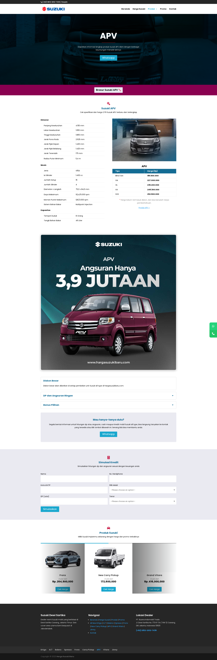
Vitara (106, 649)
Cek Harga (63, 589)
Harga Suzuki (139, 9)
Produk (151, 9)
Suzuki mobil (57, 619)
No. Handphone (116, 474)
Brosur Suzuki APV (107, 90)
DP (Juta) (45, 496)
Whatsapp (108, 58)
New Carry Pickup (98, 626)
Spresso (118, 623)
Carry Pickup (88, 649)
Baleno (111, 623)
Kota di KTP (45, 485)
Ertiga (43, 649)
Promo (163, 9)
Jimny (92, 629)
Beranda (125, 9)
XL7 (104, 623)
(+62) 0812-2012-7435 (146, 630)
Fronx (125, 623)
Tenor (112, 496)
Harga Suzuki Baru (65, 656)
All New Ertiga (96, 623)
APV (109, 626)
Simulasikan (50, 509)
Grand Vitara (118, 626)
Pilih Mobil (113, 485)
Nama (43, 474)
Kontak (172, 9)
